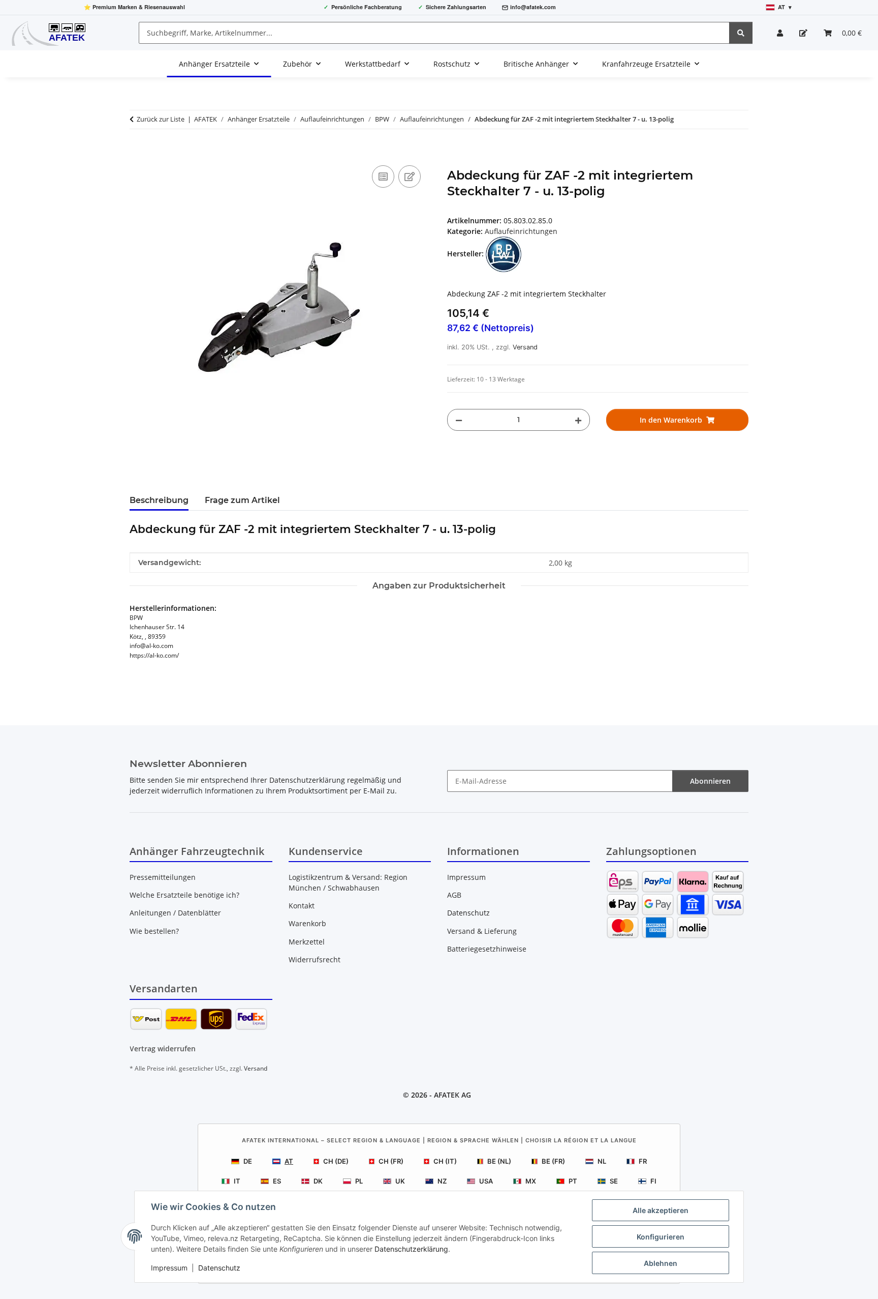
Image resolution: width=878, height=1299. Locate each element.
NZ (442, 1181)
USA (486, 1181)
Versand (525, 347)
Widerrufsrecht (314, 959)
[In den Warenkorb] (138, 151)
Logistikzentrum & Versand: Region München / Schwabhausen (348, 882)
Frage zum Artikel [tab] (242, 500)
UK (400, 1181)
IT (237, 1181)
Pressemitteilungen (163, 877)
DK (318, 1181)
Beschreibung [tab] (159, 500)
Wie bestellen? (154, 931)
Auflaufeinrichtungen (521, 231)
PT (573, 1181)
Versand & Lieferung (482, 931)
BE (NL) (499, 1161)
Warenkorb (307, 923)
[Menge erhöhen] (578, 419)
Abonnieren (710, 781)
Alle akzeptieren (660, 1210)
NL (602, 1161)
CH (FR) (391, 1161)
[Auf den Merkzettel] (409, 176)
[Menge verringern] (459, 419)
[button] (780, 32)
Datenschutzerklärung (411, 1249)
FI (653, 1181)
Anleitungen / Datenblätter (175, 913)
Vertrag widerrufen (163, 1048)
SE (614, 1181)
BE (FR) (553, 1161)
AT (289, 1161)
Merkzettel (307, 942)
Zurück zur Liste (160, 119)
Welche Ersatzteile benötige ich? (184, 895)
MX (530, 1181)
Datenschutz (219, 1267)
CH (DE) (336, 1161)
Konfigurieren (660, 1236)
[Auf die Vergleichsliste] (383, 176)
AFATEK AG (452, 1095)
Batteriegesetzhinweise (486, 949)
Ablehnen (660, 1263)
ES (277, 1181)
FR (643, 1161)
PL (359, 1181)
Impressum (169, 1267)
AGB (454, 895)
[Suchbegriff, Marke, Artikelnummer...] (740, 33)
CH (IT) (445, 1161)
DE (247, 1161)
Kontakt (302, 905)
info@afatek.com (533, 7)
